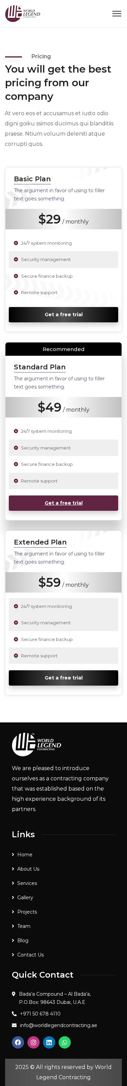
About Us (28, 869)
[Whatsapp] (65, 1042)
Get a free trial (64, 314)
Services (27, 883)
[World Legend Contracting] (22, 13)
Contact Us (30, 955)
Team (23, 926)
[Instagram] (33, 1042)
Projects (27, 912)
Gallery (25, 897)
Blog (22, 940)
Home (25, 855)
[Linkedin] (49, 1042)
